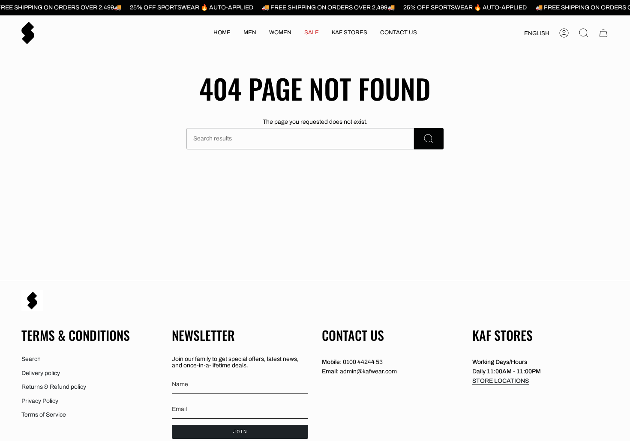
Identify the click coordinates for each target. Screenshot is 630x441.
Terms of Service (43, 414)
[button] (250, 33)
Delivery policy (40, 373)
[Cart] (603, 33)
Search (31, 359)
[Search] (429, 138)
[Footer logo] (32, 300)
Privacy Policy (39, 401)
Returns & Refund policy (53, 387)
